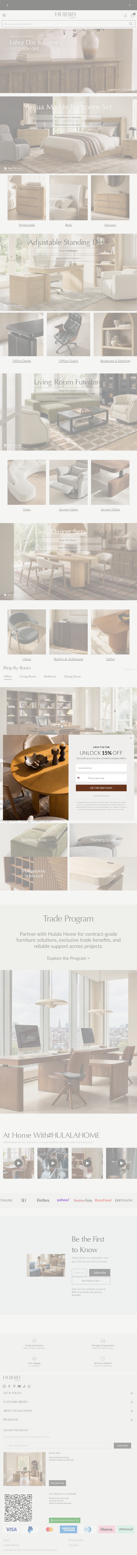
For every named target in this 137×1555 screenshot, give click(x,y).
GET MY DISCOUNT (101, 787)
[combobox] (81, 777)
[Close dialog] (130, 738)
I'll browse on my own (101, 795)
